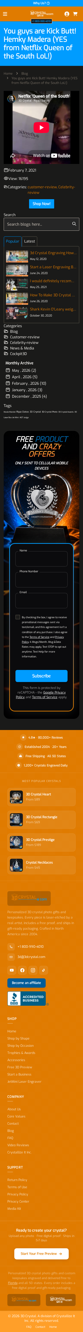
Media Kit (14, 1209)
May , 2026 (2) (24, 370)
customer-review (42, 187)
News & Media (22, 348)
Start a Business (19, 1074)
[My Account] (67, 14)
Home (8, 73)
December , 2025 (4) (29, 396)
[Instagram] (33, 970)
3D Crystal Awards (66, 412)
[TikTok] (43, 970)
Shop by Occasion (20, 1046)
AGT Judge (24, 417)
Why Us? (39, 3)
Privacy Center (18, 1201)
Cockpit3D (18, 353)
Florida (13, 1283)
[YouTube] (11, 970)
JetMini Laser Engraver (24, 1081)
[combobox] (41, 224)
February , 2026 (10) (29, 383)
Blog (24, 73)
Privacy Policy (17, 1194)
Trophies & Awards (21, 1053)
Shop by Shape (18, 1038)
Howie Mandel (9, 412)
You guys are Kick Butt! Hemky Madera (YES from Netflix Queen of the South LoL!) (44, 80)
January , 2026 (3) (27, 389)
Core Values (16, 1116)
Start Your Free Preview (39, 1254)
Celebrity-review (24, 342)
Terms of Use (17, 1187)
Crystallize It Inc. (19, 1152)
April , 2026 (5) (25, 377)
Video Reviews (18, 1145)
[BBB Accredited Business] (28, 998)
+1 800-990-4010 (41, 21)
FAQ (10, 1138)
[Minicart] (75, 13)
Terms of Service (39, 637)
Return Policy (17, 1180)
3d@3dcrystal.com (31, 957)
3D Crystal (35, 411)
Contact (13, 1123)
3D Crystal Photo (49, 411)
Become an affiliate (26, 983)
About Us (14, 1109)
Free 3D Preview (19, 1067)
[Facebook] (22, 970)
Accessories (16, 1060)
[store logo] (41, 14)
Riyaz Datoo (22, 411)
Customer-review (25, 337)
